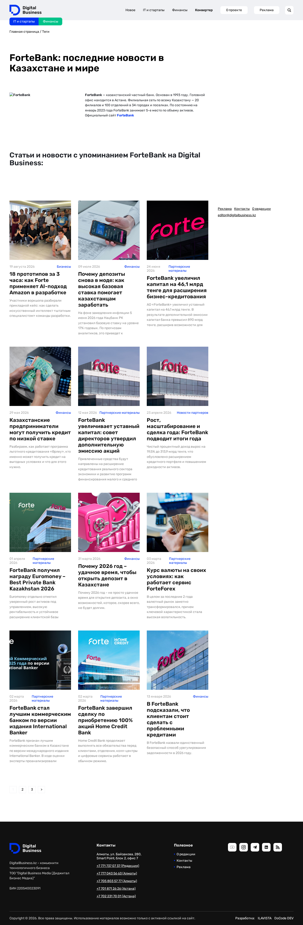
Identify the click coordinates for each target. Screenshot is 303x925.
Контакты (242, 209)
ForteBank (125, 115)
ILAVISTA (265, 918)
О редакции (261, 209)
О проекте (234, 10)
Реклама (267, 10)
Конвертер (204, 10)
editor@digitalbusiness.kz (237, 215)
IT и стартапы (24, 21)
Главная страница (24, 32)
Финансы (50, 21)
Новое (130, 10)
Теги (45, 32)
